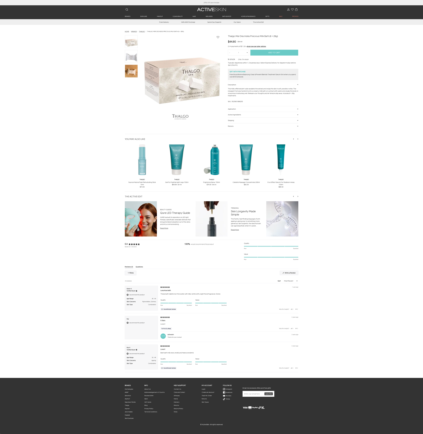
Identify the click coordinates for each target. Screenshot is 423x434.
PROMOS (295, 16)
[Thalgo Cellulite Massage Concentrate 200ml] (246, 145)
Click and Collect (179, 392)
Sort (279, 281)
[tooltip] (168, 309)
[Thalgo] (180, 117)
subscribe (268, 394)
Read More (164, 228)
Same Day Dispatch (214, 22)
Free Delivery (164, 22)
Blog (145, 405)
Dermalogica (129, 389)
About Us (147, 389)
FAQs (175, 412)
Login (203, 389)
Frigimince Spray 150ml (211, 182)
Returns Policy (178, 409)
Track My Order (207, 396)
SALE (280, 16)
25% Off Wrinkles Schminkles (211, 2)
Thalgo (142, 179)
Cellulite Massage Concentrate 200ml (246, 182)
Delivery (176, 402)
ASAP (126, 392)
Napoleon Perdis (130, 402)
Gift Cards (147, 402)
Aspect (127, 409)
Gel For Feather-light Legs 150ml (176, 182)
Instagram (229, 389)
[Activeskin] (211, 9)
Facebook (229, 392)
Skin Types (205, 402)
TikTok (228, 399)
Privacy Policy (148, 409)
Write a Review (291, 273)
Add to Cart (274, 52)
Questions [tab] (139, 267)
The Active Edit (258, 22)
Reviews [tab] (129, 267)
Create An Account (208, 392)
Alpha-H (127, 399)
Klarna (176, 399)
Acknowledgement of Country (154, 392)
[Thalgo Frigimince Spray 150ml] (211, 145)
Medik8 (127, 415)
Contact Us (177, 389)
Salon (146, 399)
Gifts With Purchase (188, 22)
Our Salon (237, 22)
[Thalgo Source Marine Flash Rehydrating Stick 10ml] (142, 145)
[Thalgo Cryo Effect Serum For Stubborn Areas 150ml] (281, 145)
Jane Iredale (129, 412)
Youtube (228, 396)
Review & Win (148, 396)
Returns (176, 405)
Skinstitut (128, 396)
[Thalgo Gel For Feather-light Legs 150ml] (177, 145)
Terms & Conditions (150, 412)
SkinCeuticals (129, 418)
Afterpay (177, 396)
